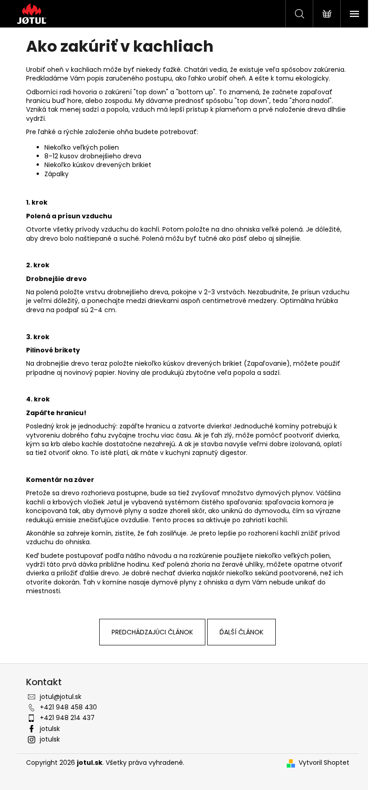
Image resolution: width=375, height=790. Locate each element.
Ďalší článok (241, 632)
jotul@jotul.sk (60, 696)
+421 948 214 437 (67, 717)
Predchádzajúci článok (152, 632)
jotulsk (50, 728)
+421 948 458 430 (68, 707)
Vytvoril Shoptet (324, 762)
